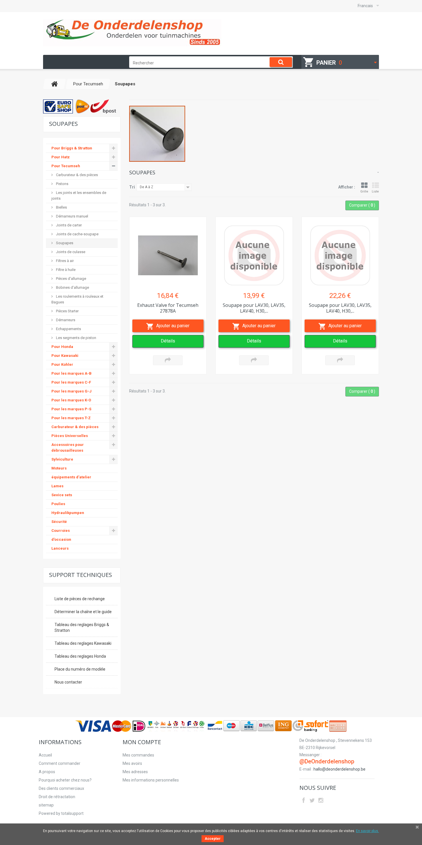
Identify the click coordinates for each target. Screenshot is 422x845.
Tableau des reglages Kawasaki (83, 643)
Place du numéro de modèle (80, 669)
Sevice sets (61, 495)
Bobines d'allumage (72, 287)
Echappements (68, 329)
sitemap (46, 805)
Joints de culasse (70, 252)
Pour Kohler (62, 364)
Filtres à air (64, 261)
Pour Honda (62, 346)
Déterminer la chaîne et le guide (83, 611)
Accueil (45, 755)
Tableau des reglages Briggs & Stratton (82, 627)
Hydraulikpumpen (67, 513)
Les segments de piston (75, 338)
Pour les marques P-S (71, 409)
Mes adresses (135, 771)
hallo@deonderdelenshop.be (339, 769)
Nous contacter (68, 682)
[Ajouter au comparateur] (168, 360)
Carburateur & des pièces (76, 175)
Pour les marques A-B (71, 373)
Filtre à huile (65, 269)
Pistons (61, 184)
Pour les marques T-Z (71, 418)
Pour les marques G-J (71, 391)
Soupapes (64, 243)
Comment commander (59, 763)
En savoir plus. (367, 831)
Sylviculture (62, 459)
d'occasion (61, 539)
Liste (375, 191)
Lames (57, 486)
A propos (47, 771)
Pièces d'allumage (70, 278)
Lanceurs (60, 548)
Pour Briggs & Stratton (71, 148)
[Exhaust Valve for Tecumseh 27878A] (167, 252)
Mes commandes (138, 755)
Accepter (212, 839)
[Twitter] (312, 799)
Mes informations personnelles (151, 780)
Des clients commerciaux (61, 788)
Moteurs (59, 468)
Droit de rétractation (57, 796)
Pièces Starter (67, 311)
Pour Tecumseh (65, 166)
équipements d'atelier (71, 477)
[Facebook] (303, 799)
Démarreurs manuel (71, 216)
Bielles (61, 207)
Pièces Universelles (69, 436)
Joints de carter (68, 225)
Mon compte (142, 742)
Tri (132, 187)
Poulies (58, 504)
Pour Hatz (60, 157)
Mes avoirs (132, 763)
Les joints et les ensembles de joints (78, 195)
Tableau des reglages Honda (80, 656)
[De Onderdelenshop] (132, 32)
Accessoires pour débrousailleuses (67, 447)
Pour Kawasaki (64, 355)
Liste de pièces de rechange (80, 598)
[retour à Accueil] (54, 84)
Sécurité (59, 521)
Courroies (60, 530)
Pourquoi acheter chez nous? (65, 780)
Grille (364, 191)
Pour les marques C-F (71, 382)
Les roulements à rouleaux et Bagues (77, 299)
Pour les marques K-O (71, 400)
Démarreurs (65, 320)
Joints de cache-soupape (76, 234)
